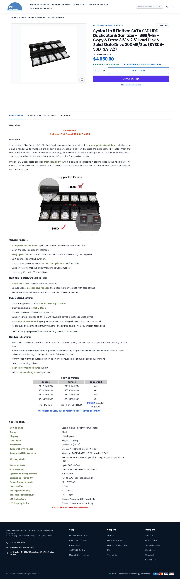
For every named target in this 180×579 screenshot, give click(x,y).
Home (13, 17)
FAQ (109, 550)
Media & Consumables (79, 555)
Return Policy (151, 560)
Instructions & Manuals (117, 545)
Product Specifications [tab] (42, 115)
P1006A (91, 403)
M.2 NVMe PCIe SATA (78, 535)
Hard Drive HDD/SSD (78, 540)
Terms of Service (152, 545)
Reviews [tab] (65, 115)
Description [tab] (16, 115)
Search (110, 535)
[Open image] (81, 79)
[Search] (160, 6)
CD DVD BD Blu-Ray (77, 550)
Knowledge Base (114, 540)
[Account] (167, 6)
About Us (149, 535)
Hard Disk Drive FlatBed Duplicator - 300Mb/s (41, 17)
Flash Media (74, 545)
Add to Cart (138, 70)
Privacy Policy (151, 540)
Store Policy (150, 550)
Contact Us (112, 555)
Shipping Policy (152, 555)
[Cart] (172, 6)
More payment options (131, 85)
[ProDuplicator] (14, 6)
